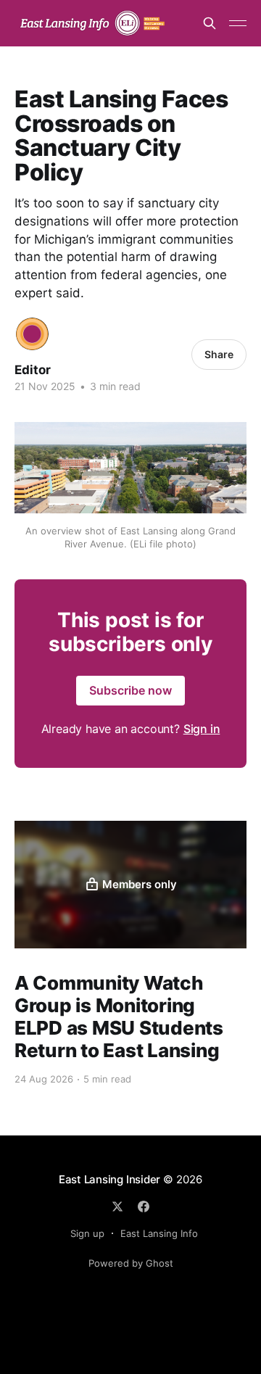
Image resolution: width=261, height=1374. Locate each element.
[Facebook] (143, 1206)
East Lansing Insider (110, 1179)
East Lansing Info (159, 1233)
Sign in (201, 728)
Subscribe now (130, 690)
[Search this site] (209, 23)
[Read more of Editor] (32, 334)
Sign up (87, 1233)
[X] (117, 1206)
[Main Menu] (238, 23)
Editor (32, 370)
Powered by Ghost (130, 1263)
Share (218, 354)
